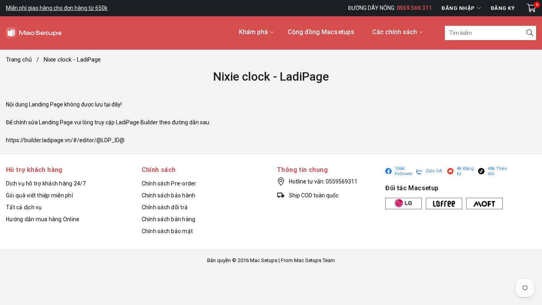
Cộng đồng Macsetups (321, 32)
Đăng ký (503, 8)
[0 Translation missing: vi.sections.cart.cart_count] (531, 8)
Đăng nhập (458, 8)
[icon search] (529, 33)
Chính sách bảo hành (169, 195)
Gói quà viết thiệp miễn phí (39, 195)
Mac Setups (263, 260)
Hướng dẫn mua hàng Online (42, 219)
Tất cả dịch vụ (24, 207)
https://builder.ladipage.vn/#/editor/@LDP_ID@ (65, 140)
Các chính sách (394, 32)
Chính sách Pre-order (169, 183)
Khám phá (253, 32)
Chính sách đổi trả (165, 207)
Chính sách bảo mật (167, 231)
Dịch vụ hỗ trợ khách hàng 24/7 (46, 183)
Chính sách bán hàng (169, 219)
